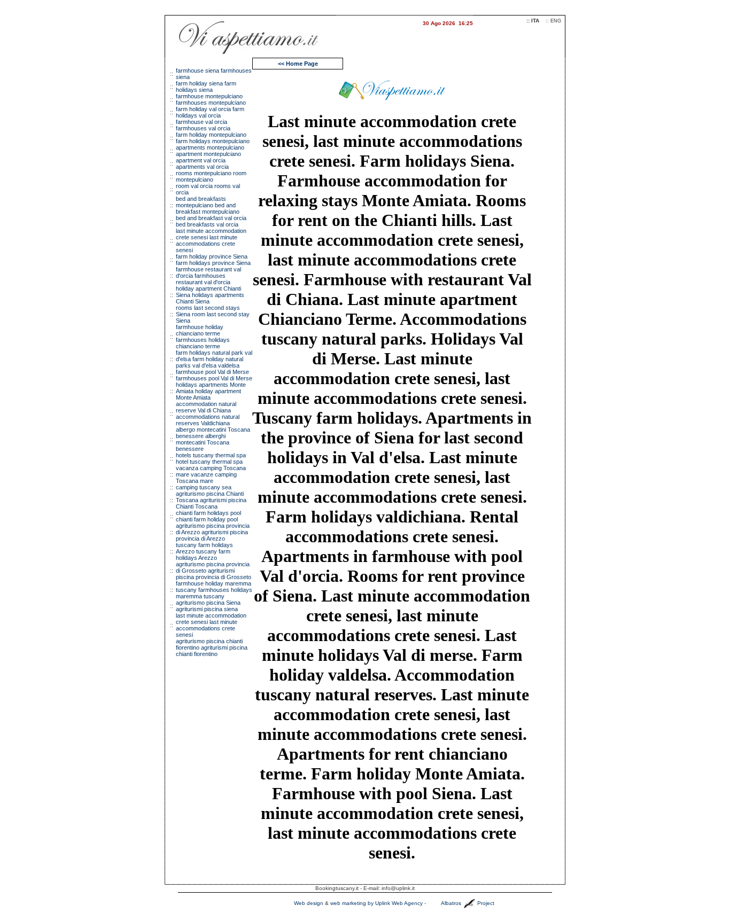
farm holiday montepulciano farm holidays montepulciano (213, 137)
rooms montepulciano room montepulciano (211, 176)
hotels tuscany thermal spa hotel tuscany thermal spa (211, 458)
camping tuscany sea (203, 487)
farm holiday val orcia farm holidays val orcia (210, 112)
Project (485, 903)
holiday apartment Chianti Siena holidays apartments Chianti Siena (210, 295)
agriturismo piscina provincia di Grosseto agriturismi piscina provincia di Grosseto (213, 570)
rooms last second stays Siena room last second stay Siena (213, 314)
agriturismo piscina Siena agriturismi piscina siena (208, 605)
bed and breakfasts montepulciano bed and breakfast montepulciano (207, 205)
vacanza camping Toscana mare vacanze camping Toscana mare (211, 474)
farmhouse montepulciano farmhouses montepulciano (211, 99)
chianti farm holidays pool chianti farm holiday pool (208, 516)
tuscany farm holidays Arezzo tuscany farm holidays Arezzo (204, 551)
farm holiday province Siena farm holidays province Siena (213, 259)
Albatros (451, 903)
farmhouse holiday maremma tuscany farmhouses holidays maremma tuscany (214, 589)
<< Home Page (298, 63)
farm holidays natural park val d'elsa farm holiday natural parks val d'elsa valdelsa (214, 359)
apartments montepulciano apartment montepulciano (210, 150)
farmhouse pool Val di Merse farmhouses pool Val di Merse (214, 375)
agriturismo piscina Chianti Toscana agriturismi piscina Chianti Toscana (211, 500)
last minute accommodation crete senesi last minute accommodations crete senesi (211, 240)
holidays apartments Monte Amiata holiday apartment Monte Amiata (211, 391)
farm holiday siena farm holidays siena (206, 86)
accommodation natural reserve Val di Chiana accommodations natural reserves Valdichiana (207, 413)
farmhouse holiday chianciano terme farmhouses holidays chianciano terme (203, 336)
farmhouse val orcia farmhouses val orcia (203, 125)
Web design (308, 903)
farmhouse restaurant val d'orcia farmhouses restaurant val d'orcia (208, 275)
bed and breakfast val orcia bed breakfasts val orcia (211, 221)
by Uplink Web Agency (395, 903)
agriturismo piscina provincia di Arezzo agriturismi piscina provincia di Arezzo (213, 532)
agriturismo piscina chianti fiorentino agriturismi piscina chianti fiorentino (211, 647)
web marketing (348, 903)
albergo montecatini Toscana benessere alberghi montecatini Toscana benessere (213, 439)
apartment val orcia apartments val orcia (202, 163)
